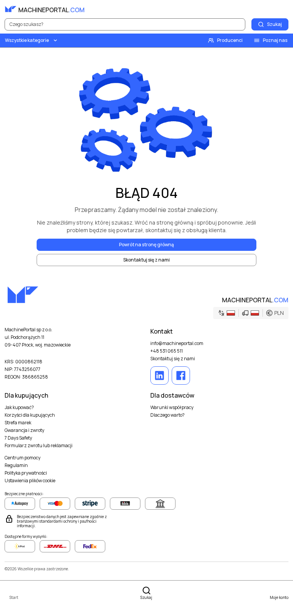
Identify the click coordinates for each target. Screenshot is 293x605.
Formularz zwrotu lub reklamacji (38, 446)
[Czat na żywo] (282, 9)
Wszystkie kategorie (27, 40)
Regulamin (16, 465)
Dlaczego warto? (167, 415)
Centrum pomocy (22, 458)
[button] (250, 313)
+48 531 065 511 (166, 351)
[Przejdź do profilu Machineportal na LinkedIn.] (159, 375)
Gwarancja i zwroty (24, 430)
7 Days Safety (18, 438)
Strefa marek (18, 423)
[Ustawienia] (265, 9)
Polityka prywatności (26, 473)
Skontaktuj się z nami (172, 359)
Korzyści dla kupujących (30, 415)
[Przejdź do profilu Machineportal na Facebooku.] (181, 375)
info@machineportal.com (176, 343)
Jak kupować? (19, 407)
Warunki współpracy (171, 407)
